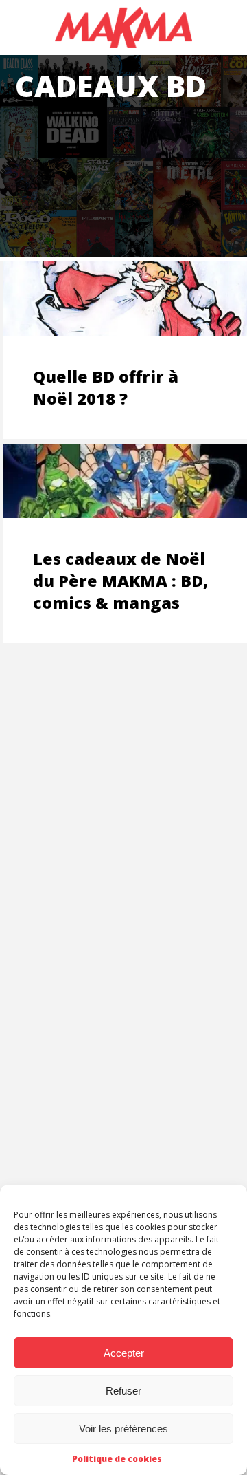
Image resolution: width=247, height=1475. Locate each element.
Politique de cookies (117, 1459)
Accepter (124, 1353)
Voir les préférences (123, 1428)
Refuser (123, 1391)
